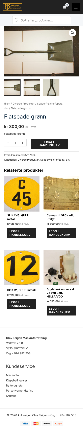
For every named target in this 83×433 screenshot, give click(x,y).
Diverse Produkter (23, 103)
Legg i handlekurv (49, 144)
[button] (72, 32)
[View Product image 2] (32, 87)
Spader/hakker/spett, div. (55, 159)
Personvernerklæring (19, 390)
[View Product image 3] (51, 87)
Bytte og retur (15, 385)
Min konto (12, 375)
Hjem (7, 103)
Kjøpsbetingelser (16, 380)
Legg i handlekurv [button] (20, 233)
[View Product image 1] (12, 87)
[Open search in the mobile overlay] (41, 20)
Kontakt (11, 395)
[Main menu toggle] (76, 7)
